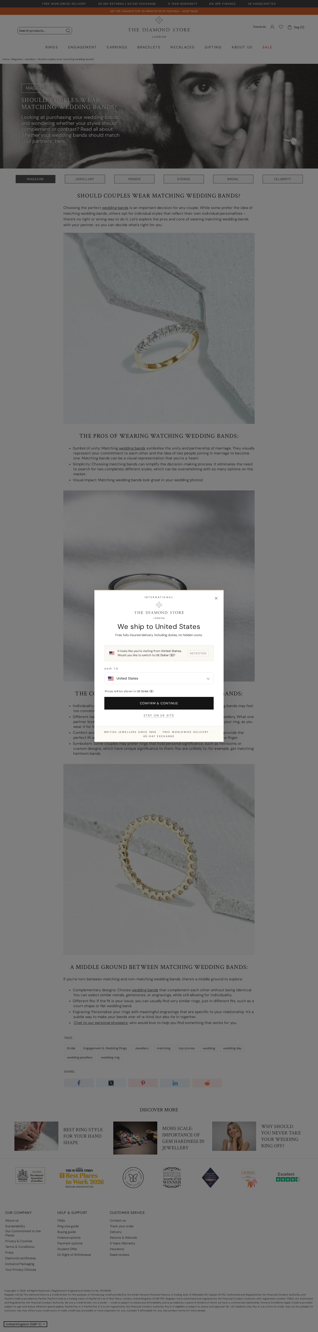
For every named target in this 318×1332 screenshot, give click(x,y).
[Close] (216, 598)
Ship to (111, 669)
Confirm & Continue (159, 703)
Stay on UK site (159, 716)
